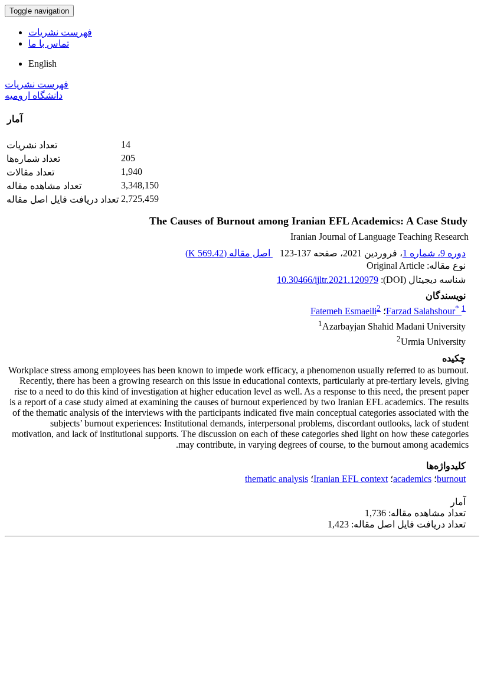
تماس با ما (48, 43)
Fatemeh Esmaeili (343, 311)
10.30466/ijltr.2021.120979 (327, 280)
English (42, 63)
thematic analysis (276, 479)
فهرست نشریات (60, 32)
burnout (451, 479)
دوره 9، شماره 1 (434, 253)
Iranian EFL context (350, 479)
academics (412, 479)
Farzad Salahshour (422, 311)
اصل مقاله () (229, 253)
